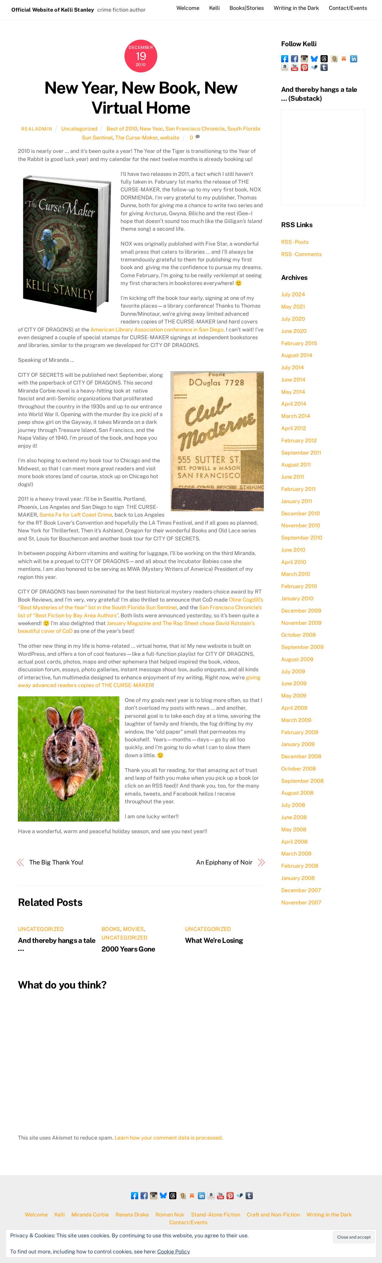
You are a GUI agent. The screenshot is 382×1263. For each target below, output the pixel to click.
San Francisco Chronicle (195, 128)
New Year (151, 128)
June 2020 (293, 331)
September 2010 (301, 537)
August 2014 (296, 355)
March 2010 (295, 574)
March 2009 (296, 720)
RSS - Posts (295, 242)
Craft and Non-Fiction (273, 1214)
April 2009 (294, 708)
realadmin (36, 129)
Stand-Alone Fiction (215, 1214)
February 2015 (299, 343)
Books (110, 929)
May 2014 (293, 392)
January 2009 (298, 744)
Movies (133, 929)
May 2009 (293, 695)
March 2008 (296, 853)
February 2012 (299, 440)
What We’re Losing (214, 940)
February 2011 (298, 489)
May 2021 (293, 306)
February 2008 (299, 866)
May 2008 (293, 829)
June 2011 (292, 477)
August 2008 (297, 793)
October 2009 (298, 635)
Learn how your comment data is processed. (169, 1138)
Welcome (187, 8)
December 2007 (301, 890)
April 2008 (294, 842)
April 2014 (293, 404)
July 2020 (293, 319)
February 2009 (299, 732)
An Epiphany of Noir (224, 862)
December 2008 (301, 756)
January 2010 (297, 598)
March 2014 (295, 416)
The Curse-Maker (136, 137)
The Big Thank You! (56, 862)
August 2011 (296, 464)
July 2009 (293, 671)
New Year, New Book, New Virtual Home (141, 97)
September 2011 (301, 453)
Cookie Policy (173, 1251)
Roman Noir (169, 1214)
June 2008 (294, 817)
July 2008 (293, 805)
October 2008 (298, 768)
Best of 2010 (122, 128)
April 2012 (293, 428)
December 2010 (300, 513)
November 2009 (301, 623)
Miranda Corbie (90, 1214)
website (169, 137)
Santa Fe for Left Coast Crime (75, 515)
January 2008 (298, 878)
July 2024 (293, 294)
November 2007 (301, 902)
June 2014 (293, 379)
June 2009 (293, 683)
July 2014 (292, 367)
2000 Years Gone (128, 949)
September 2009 (302, 647)
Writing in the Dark (296, 8)
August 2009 (297, 659)
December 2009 (301, 611)
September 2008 (302, 781)
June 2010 (293, 550)
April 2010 (293, 562)
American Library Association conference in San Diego (157, 329)
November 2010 (300, 525)
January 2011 (296, 501)
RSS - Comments (301, 254)
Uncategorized (79, 128)
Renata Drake (132, 1214)
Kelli (214, 8)
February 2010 (299, 586)
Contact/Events (348, 8)
